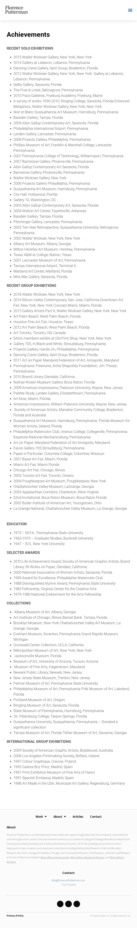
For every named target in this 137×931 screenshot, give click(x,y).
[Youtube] (77, 904)
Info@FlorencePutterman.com (68, 880)
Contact (96, 816)
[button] (130, 10)
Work (39, 816)
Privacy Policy (15, 915)
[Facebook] (68, 904)
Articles (78, 816)
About (57, 816)
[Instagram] (60, 904)
